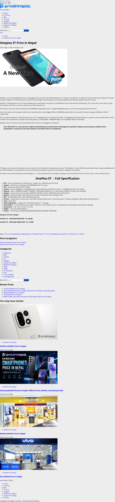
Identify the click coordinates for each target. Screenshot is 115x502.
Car (5, 259)
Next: (12, 244)
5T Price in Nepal (9, 234)
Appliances (7, 253)
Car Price (7, 15)
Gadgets (6, 21)
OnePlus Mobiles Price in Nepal (14, 289)
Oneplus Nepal (60, 234)
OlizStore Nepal (20, 234)
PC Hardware (8, 271)
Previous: (13, 243)
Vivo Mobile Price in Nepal (12, 295)
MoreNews (26, 501)
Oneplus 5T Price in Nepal (46, 234)
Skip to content (5, 1)
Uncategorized (9, 277)
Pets (5, 273)
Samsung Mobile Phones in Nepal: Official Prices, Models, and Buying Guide (29, 291)
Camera (6, 27)
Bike (5, 17)
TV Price (6, 19)
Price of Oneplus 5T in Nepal (74, 234)
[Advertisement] (32, 91)
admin (2, 48)
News (5, 267)
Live (1, 33)
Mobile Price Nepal (10, 23)
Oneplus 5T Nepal (31, 234)
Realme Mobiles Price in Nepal (14, 293)
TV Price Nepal (8, 275)
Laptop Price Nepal (10, 25)
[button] (5, 10)
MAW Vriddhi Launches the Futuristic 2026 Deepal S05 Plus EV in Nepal (27, 297)
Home (6, 13)
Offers (6, 269)
